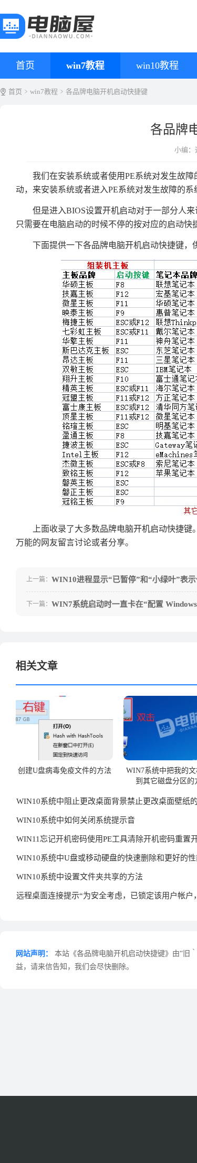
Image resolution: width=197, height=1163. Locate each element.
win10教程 (157, 65)
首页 (25, 65)
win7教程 (85, 65)
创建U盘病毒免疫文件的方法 (64, 770)
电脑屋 (45, 26)
